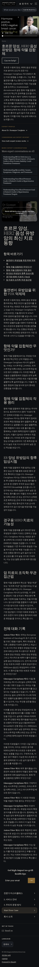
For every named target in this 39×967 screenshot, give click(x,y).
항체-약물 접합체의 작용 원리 (19, 270)
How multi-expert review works (15, 141)
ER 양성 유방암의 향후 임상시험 (20, 273)
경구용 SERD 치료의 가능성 (18, 276)
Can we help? (10, 60)
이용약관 (4, 959)
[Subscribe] (31, 880)
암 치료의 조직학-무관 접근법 (19, 279)
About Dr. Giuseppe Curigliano (14, 130)
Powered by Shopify (9, 962)
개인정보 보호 (6, 955)
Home (4, 41)
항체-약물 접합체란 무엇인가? (19, 266)
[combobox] (19, 9)
